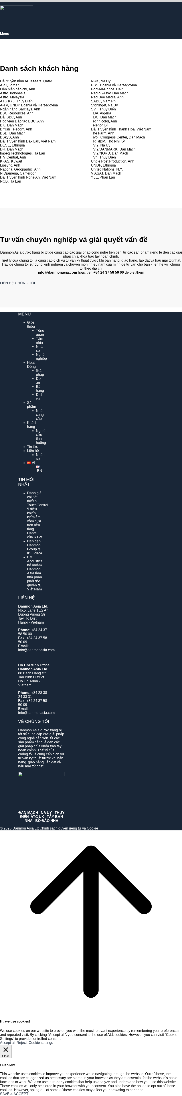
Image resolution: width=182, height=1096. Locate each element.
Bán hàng (40, 388)
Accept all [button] (8, 1043)
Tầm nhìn (39, 340)
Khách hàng (32, 425)
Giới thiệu (31, 324)
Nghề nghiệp (41, 356)
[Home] (16, 30)
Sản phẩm (31, 405)
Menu (4, 34)
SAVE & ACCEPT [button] (14, 1094)
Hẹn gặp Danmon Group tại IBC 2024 (34, 547)
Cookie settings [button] (41, 1043)
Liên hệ (33, 451)
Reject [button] (21, 1043)
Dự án (38, 380)
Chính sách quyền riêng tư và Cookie (69, 828)
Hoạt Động (31, 364)
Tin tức (32, 447)
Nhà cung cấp (40, 415)
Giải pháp (40, 372)
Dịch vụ (39, 397)
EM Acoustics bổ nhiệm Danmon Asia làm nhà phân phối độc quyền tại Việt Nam (34, 573)
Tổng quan (40, 332)
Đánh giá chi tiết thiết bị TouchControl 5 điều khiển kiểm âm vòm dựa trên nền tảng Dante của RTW (37, 515)
